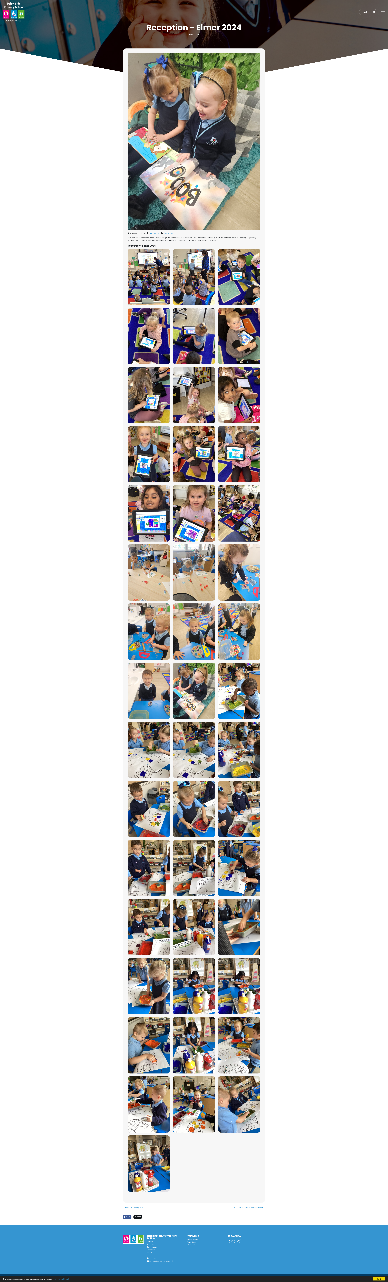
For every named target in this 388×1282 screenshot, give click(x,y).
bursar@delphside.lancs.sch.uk (161, 1261)
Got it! (379, 1279)
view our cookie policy (62, 1279)
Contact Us (191, 1245)
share (127, 1217)
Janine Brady (154, 233)
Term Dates (191, 1242)
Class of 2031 (168, 233)
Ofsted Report (193, 1239)
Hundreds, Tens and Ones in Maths (247, 1207)
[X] (234, 1241)
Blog (197, 34)
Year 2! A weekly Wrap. (135, 1207)
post (138, 1217)
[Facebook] (230, 1241)
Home (191, 34)
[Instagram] (239, 1241)
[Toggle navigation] (383, 12)
